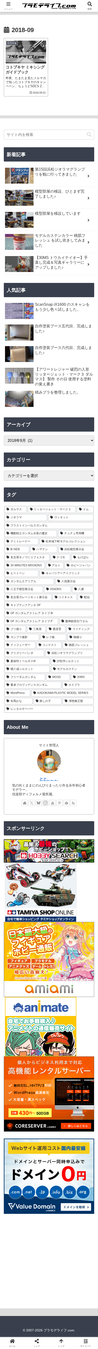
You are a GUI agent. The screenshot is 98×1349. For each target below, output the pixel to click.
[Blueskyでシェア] (59, 1229)
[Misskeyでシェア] (81, 1229)
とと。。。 (49, 779)
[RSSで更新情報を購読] (73, 803)
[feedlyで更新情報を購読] (66, 803)
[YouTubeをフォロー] (52, 803)
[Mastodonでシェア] (38, 1229)
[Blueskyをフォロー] (38, 803)
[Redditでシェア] (59, 1242)
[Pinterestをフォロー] (59, 803)
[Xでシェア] (16, 1229)
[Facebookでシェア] (16, 1242)
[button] (89, 134)
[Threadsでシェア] (38, 1242)
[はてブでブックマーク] (81, 1242)
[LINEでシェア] (16, 1255)
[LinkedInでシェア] (59, 1255)
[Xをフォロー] (32, 803)
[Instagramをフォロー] (45, 803)
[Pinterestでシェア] (38, 1255)
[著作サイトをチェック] (25, 803)
